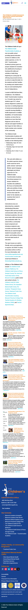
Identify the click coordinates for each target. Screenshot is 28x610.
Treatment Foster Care (15, 291)
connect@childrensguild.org (9, 505)
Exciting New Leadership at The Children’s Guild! (16, 412)
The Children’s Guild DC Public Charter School (12, 282)
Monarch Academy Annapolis (13, 515)
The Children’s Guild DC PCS (13, 523)
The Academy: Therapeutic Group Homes (13, 289)
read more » (19, 330)
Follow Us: (5, 566)
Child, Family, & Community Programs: (12, 546)
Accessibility (4, 574)
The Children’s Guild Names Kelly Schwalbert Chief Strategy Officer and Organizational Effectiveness (16, 318)
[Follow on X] (18, 569)
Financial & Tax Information (9, 579)
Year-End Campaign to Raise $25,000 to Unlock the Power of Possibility (16, 361)
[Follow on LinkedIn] (9, 569)
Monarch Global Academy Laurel (14, 519)
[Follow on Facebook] (2, 569)
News (8, 21)
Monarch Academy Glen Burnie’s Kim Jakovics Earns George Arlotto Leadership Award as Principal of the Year (16, 345)
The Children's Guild (9, 19)
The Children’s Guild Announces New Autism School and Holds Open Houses (13, 16)
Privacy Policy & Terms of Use (9, 581)
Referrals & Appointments (10, 563)
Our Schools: (6, 513)
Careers (3, 576)
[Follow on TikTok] (12, 569)
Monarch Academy (10, 278)
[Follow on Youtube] (15, 569)
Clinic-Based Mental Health (10, 557)
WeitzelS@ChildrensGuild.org (13, 261)
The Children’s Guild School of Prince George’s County (14, 271)
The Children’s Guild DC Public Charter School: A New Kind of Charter (16, 446)
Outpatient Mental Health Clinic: (11, 553)
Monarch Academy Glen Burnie (14, 517)
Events (4, 21)
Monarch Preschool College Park (14, 298)
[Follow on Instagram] (6, 569)
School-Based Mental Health (11, 559)
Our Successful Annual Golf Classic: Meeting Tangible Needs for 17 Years (15, 462)
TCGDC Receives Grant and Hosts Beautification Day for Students (19, 430)
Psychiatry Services (8, 561)
